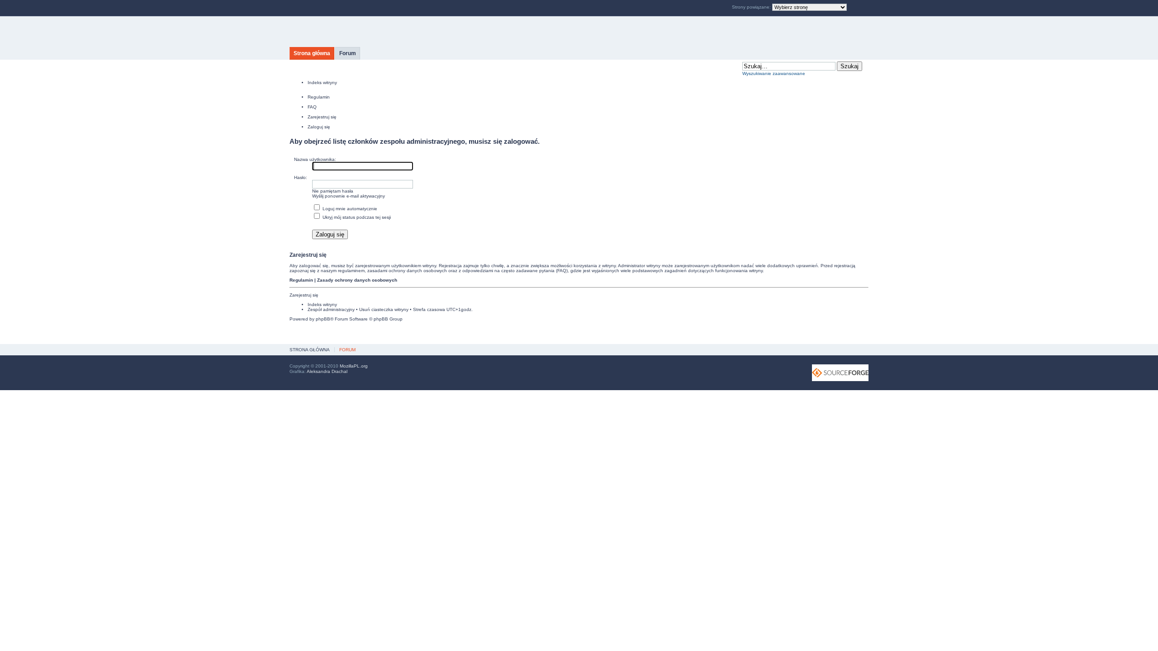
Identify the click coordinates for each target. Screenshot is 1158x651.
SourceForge (840, 372)
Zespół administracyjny (331, 309)
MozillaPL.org (354, 365)
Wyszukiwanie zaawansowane (773, 73)
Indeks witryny (322, 82)
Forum (347, 53)
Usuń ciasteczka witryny (383, 309)
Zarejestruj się (322, 116)
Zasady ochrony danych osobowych (357, 280)
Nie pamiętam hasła (332, 191)
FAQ (312, 106)
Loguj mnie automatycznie (349, 208)
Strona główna (312, 53)
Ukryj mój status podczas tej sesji (356, 217)
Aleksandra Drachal (327, 371)
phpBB (323, 318)
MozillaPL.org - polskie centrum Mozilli (374, 31)
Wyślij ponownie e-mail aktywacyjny (348, 195)
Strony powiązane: (752, 7)
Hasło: (300, 177)
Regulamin (319, 96)
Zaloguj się (319, 126)
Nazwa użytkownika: (315, 159)
